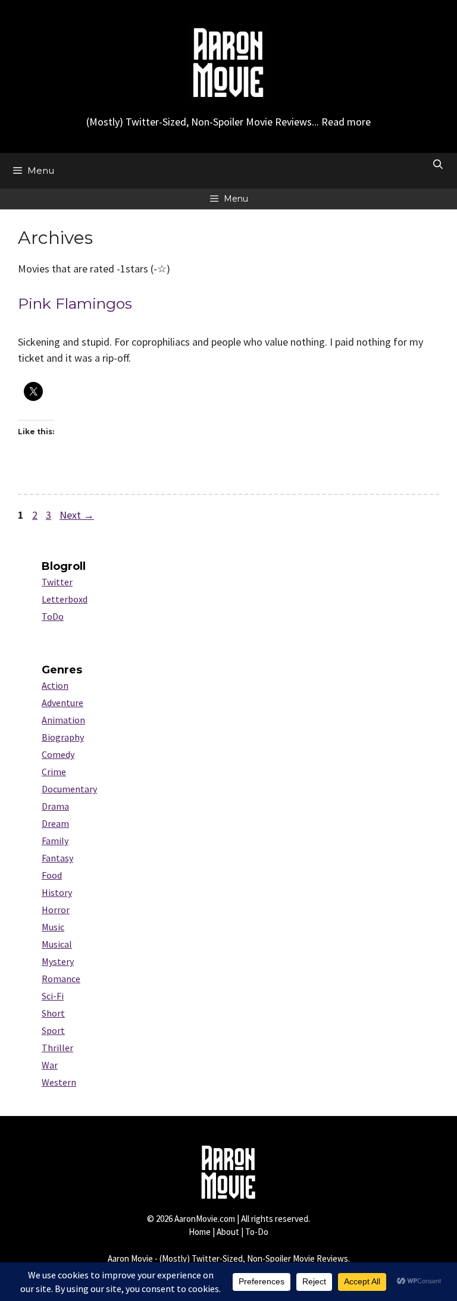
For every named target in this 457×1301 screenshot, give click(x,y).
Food (52, 875)
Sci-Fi (53, 996)
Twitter (57, 582)
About (228, 1231)
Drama (55, 806)
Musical (57, 944)
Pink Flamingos (75, 303)
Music (53, 927)
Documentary (69, 789)
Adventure (62, 703)
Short (53, 1013)
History (57, 892)
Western (59, 1082)
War (50, 1065)
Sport (53, 1030)
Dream (55, 823)
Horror (56, 910)
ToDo (53, 616)
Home (200, 1231)
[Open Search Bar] (437, 165)
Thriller (57, 1048)
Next (77, 515)
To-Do (256, 1231)
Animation (63, 720)
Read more (346, 121)
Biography (63, 737)
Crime (54, 772)
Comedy (58, 754)
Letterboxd (64, 599)
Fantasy (57, 858)
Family (55, 841)
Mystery (58, 961)
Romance (61, 979)
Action (55, 685)
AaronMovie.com (204, 1218)
